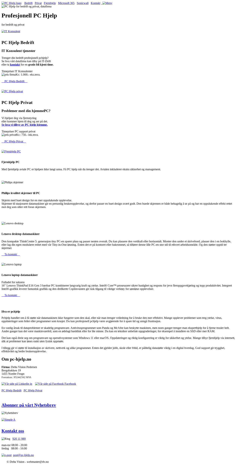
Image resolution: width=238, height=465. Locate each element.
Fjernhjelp (50, 3)
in (30, 383)
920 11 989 (19, 438)
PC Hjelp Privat (13, 141)
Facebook (70, 383)
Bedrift (28, 3)
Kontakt (95, 3)
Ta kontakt (10, 254)
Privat (38, 3)
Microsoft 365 (66, 3)
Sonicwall (83, 3)
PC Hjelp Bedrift (14, 81)
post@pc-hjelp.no (23, 455)
